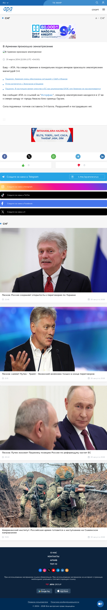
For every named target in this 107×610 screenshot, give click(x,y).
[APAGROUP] (53, 584)
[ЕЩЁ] (103, 10)
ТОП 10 (53, 564)
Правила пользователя (38, 602)
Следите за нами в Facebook (19, 203)
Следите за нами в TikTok (18, 195)
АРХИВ (53, 560)
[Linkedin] (62, 571)
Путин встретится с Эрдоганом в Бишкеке (24, 84)
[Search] (96, 3)
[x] (49, 571)
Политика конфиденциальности (65, 602)
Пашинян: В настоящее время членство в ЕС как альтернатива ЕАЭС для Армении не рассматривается (53, 89)
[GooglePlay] (44, 591)
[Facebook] (40, 571)
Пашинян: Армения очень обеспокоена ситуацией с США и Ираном (36, 79)
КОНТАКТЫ (53, 556)
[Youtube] (53, 571)
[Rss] (67, 571)
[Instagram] (44, 571)
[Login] (103, 2)
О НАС (53, 552)
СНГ (102, 18)
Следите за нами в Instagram (19, 187)
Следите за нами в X (16, 212)
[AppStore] (63, 591)
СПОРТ (95, 10)
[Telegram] (58, 571)
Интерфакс (47, 95)
